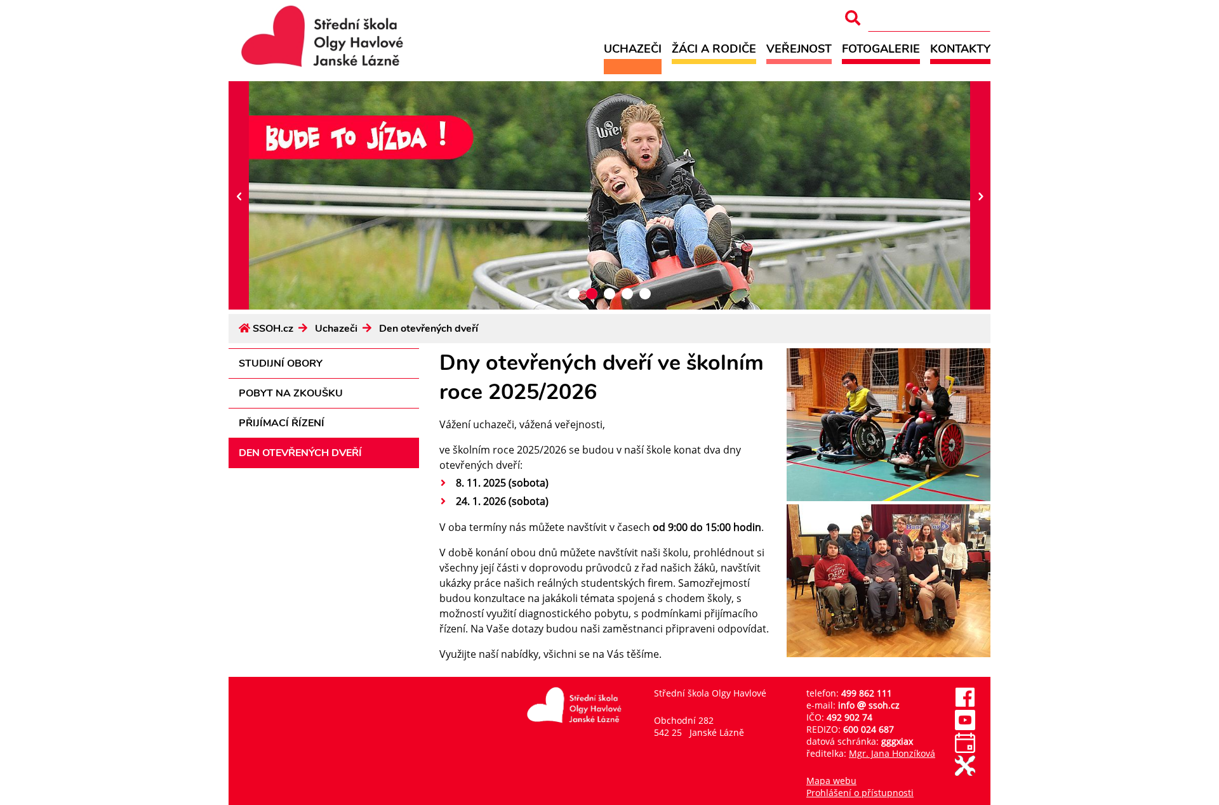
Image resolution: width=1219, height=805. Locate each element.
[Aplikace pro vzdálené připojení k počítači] (965, 772)
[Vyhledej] (852, 18)
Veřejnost (799, 48)
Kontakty (960, 48)
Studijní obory (281, 363)
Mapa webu (831, 781)
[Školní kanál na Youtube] (965, 727)
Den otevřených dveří (428, 329)
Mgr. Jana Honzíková (892, 753)
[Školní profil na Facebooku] (965, 704)
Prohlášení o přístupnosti (860, 793)
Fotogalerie (881, 48)
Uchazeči (633, 48)
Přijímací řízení (281, 423)
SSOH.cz (273, 329)
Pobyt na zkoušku (291, 393)
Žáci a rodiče (714, 48)
